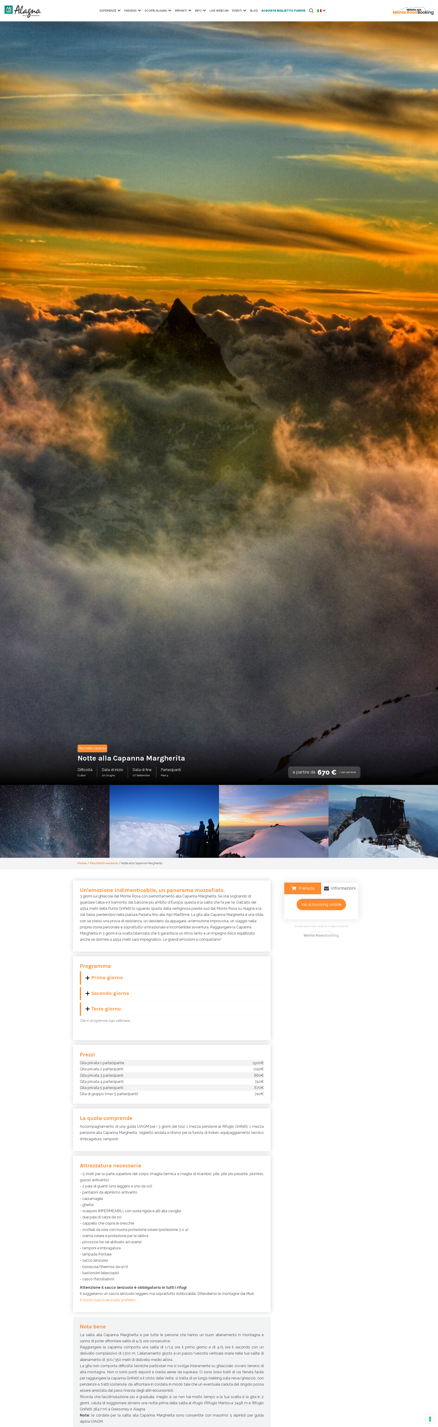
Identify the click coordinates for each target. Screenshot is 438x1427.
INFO (198, 10)
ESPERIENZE (108, 10)
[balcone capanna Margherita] (164, 821)
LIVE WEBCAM (219, 10)
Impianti (181, 10)
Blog (254, 10)
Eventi (237, 10)
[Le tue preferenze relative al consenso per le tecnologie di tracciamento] (430, 1419)
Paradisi (130, 10)
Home (82, 863)
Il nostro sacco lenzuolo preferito (108, 1300)
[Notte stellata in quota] (55, 821)
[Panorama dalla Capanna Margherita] (383, 821)
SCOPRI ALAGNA (156, 10)
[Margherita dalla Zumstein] (273, 821)
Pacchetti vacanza (104, 863)
